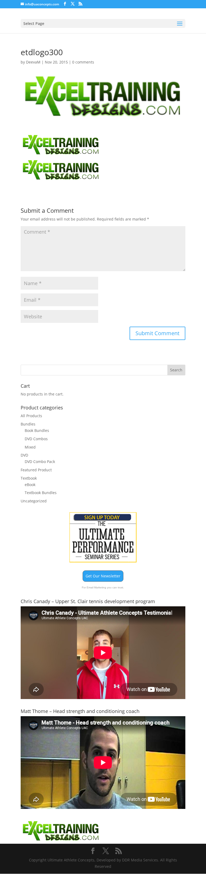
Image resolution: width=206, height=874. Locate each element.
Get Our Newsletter (103, 575)
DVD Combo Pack (40, 461)
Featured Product (36, 469)
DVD (24, 455)
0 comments (83, 62)
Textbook (29, 478)
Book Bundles (37, 430)
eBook (30, 484)
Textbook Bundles (41, 492)
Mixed (30, 447)
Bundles (28, 424)
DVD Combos (36, 438)
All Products (31, 415)
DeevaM (33, 62)
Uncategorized (34, 500)
